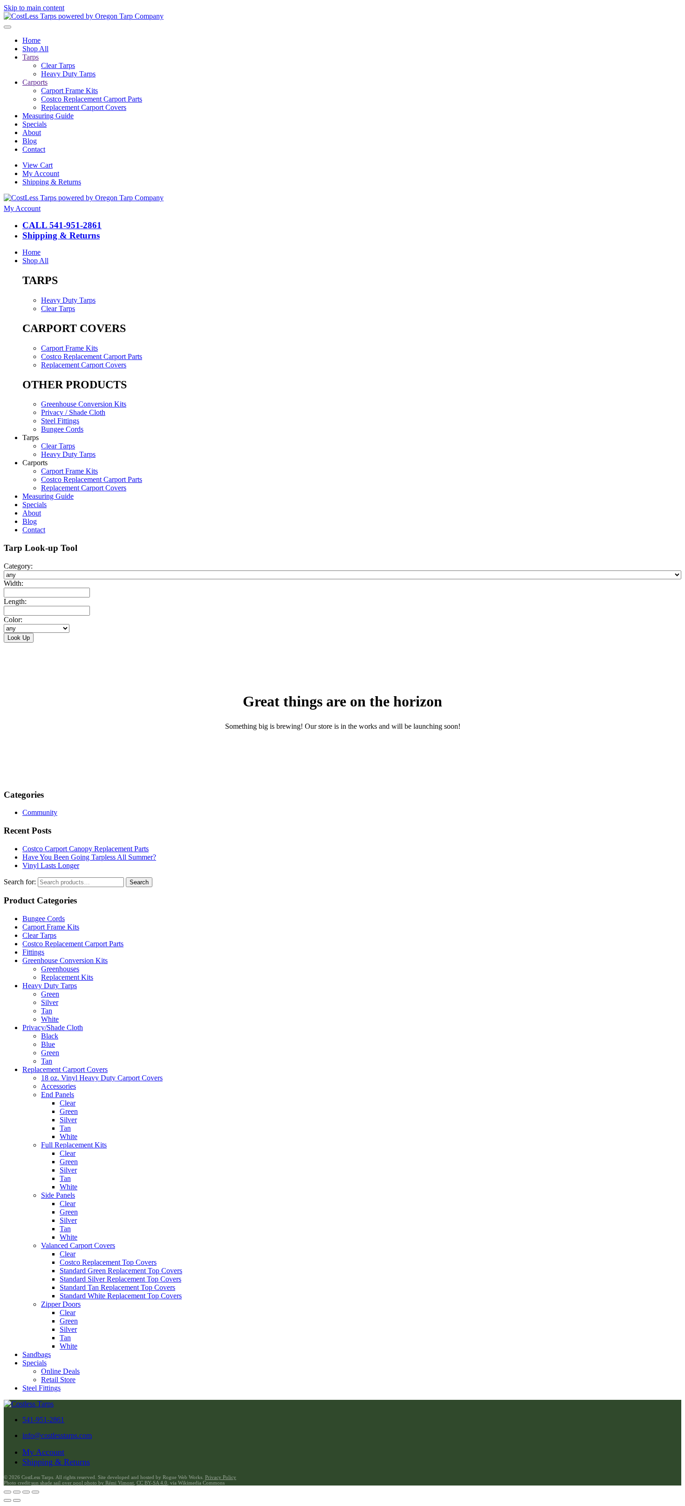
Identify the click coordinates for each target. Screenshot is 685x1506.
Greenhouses (60, 969)
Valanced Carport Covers (78, 1245)
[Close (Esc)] (35, 1492)
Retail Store (58, 1380)
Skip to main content (34, 8)
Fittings (33, 952)
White (50, 1019)
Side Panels (58, 1195)
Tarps (30, 57)
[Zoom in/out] (7, 1492)
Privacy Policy (220, 1477)
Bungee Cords (62, 429)
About (31, 132)
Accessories (58, 1086)
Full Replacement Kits (74, 1145)
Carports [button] (35, 463)
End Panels (57, 1095)
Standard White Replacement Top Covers (121, 1296)
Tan (46, 1011)
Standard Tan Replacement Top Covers (117, 1287)
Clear (67, 1103)
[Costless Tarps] (29, 1404)
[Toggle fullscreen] (17, 1492)
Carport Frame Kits (69, 91)
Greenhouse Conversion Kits (83, 404)
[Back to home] (84, 16)
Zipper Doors (61, 1304)
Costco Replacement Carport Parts (91, 99)
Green (50, 994)
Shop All (35, 49)
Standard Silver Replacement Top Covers (120, 1279)
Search (139, 882)
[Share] (26, 1492)
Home (31, 40)
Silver (49, 1002)
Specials (34, 124)
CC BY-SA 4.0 (152, 1483)
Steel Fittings (60, 421)
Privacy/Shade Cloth (52, 1027)
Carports (35, 82)
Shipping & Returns (51, 182)
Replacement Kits (67, 977)
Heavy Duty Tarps (68, 74)
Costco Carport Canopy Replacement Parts (85, 849)
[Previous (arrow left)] (7, 1500)
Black (49, 1036)
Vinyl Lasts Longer (50, 865)
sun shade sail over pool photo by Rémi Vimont (82, 1483)
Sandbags (36, 1354)
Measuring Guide (48, 116)
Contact (33, 149)
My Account (40, 173)
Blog (29, 141)
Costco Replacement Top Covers (108, 1262)
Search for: (20, 882)
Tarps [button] (30, 437)
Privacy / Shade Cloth (73, 412)
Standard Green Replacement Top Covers (121, 1271)
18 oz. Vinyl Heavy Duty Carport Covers (102, 1078)
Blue (48, 1044)
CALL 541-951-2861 (62, 225)
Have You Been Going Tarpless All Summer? (89, 857)
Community (39, 812)
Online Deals (60, 1371)
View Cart (37, 165)
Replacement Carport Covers (83, 107)
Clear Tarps (58, 65)
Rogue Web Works (182, 1477)
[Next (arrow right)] (17, 1500)
